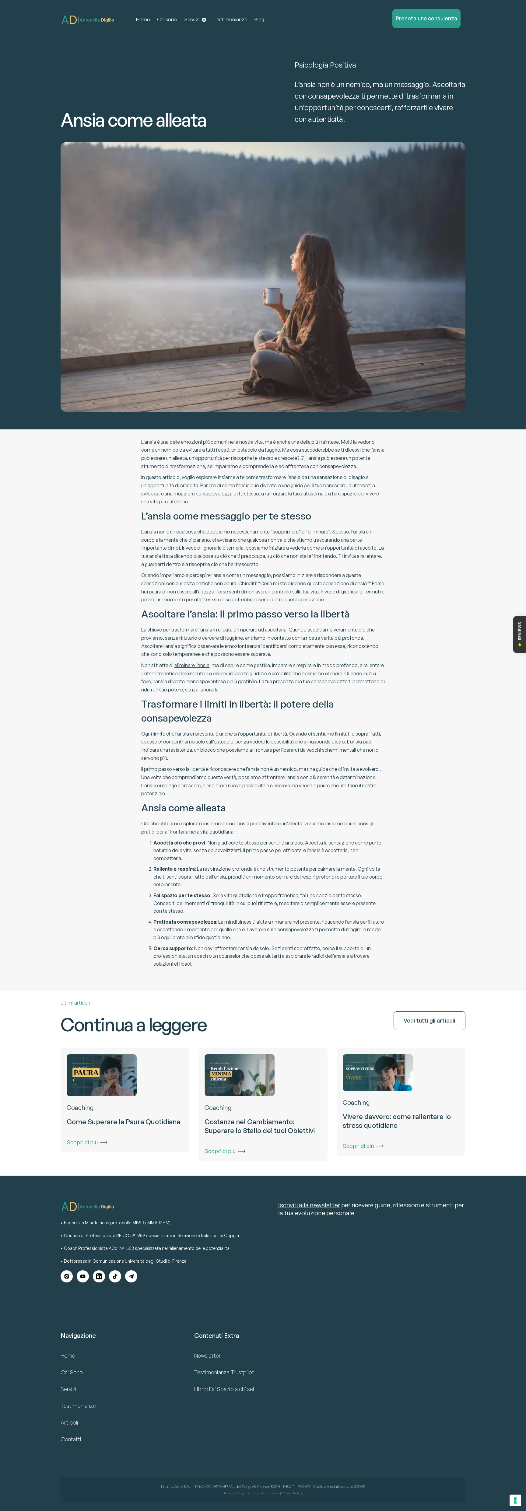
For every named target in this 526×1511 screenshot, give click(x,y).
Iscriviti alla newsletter (309, 1205)
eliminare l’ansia (191, 665)
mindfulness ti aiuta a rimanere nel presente (272, 922)
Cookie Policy (292, 1493)
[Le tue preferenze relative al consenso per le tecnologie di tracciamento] (515, 1500)
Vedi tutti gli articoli (429, 1020)
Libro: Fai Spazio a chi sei (224, 1389)
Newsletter (207, 1355)
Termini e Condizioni (263, 1493)
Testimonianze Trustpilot (224, 1372)
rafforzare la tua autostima (294, 494)
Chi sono (167, 19)
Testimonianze (230, 19)
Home (143, 19)
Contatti (71, 1439)
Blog (259, 19)
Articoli (69, 1422)
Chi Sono (72, 1372)
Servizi (68, 1389)
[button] (195, 19)
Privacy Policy (234, 1493)
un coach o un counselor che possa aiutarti (234, 956)
